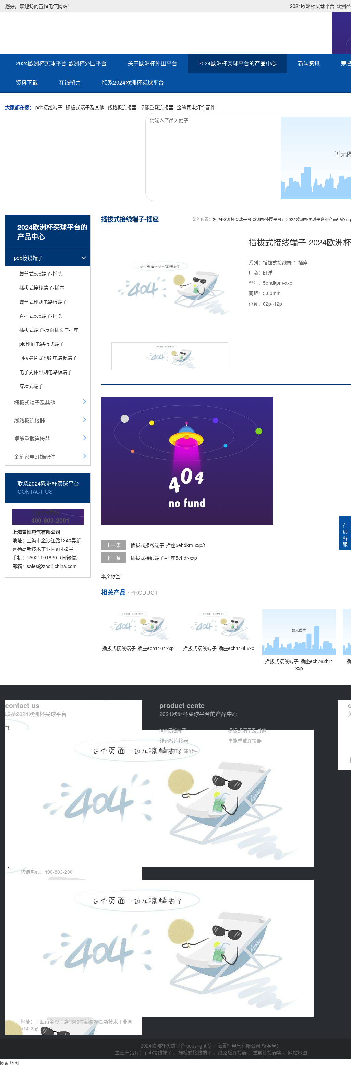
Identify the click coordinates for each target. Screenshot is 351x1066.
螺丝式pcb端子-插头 (40, 273)
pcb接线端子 (48, 107)
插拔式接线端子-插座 (41, 287)
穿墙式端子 (31, 385)
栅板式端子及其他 (85, 107)
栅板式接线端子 (195, 1052)
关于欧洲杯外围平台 (152, 63)
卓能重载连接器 (156, 107)
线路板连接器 (122, 107)
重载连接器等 (268, 1052)
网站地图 (297, 1052)
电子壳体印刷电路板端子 (45, 371)
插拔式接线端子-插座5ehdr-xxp (164, 557)
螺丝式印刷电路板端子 (43, 301)
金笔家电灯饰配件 (196, 107)
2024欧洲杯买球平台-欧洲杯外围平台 (61, 63)
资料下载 (27, 82)
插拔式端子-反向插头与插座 (48, 329)
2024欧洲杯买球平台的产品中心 (237, 63)
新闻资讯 (309, 63)
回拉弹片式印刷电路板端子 (48, 357)
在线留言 (70, 82)
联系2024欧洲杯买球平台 (133, 82)
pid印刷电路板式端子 (41, 343)
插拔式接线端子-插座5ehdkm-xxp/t (168, 545)
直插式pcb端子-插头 (40, 315)
